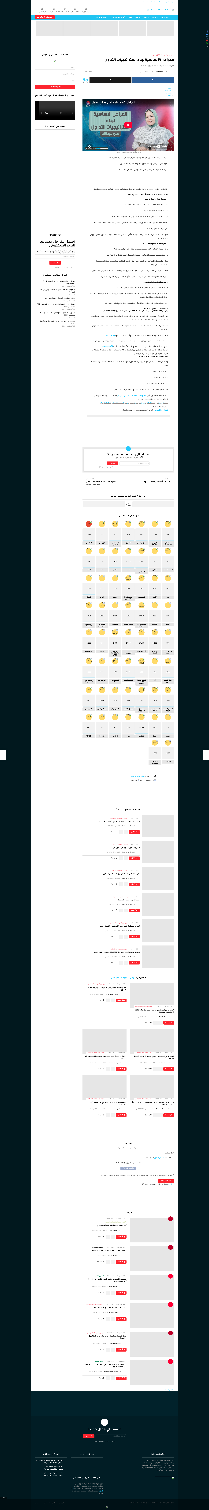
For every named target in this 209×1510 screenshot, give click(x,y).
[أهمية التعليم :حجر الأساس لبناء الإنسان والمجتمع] (132, 28)
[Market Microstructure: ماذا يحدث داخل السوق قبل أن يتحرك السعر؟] (152, 1087)
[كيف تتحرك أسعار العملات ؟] (158, 904)
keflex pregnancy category (55, 1467)
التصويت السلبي (104, 504)
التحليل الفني (99, 1276)
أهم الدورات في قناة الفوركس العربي (112, 1225)
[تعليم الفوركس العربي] (49, 28)
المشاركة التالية (169, 1390)
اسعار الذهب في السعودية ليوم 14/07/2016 (109, 1250)
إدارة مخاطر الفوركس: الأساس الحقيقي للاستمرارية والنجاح (107, 32)
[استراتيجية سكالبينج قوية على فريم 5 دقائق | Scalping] (152, 1344)
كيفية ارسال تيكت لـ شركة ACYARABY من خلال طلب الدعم (117, 952)
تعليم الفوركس (134, 17)
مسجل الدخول (159, 1158)
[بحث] (62, 17)
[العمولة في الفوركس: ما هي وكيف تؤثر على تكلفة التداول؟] (152, 1041)
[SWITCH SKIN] (66, 17)
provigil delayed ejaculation (55, 1473)
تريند (170, 1218)
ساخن (170, 1276)
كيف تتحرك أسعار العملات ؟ (128, 900)
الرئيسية (164, 17)
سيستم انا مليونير (44, 17)
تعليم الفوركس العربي (54, 33)
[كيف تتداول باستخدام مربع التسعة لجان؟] (152, 1315)
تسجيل (113, 463)
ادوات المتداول (169, 2)
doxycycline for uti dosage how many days (50, 1460)
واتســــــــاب (110, 336)
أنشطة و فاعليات (118, 17)
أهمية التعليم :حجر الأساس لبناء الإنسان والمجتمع (134, 32)
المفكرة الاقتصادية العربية (53, 1463)
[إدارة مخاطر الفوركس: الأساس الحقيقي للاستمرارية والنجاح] (104, 28)
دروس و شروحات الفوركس (118, 818)
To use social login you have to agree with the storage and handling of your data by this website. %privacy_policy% (136, 1175)
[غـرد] (110, 80)
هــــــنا (92, 341)
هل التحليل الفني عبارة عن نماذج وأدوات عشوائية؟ (119, 822)
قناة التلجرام (105, 403)
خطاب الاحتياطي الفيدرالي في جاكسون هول (59, 298)
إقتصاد (146, 17)
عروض (120, 396)
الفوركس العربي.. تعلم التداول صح (77, 33)
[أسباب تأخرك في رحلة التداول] (206, 755)
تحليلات (155, 17)
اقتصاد (134, 396)
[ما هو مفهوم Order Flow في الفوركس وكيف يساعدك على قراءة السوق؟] (152, 1372)
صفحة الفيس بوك (147, 403)
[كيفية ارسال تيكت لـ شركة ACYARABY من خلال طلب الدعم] (158, 956)
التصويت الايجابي (153, 504)
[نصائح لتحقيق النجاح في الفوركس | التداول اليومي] (158, 930)
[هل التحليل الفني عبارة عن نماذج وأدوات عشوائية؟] (158, 826)
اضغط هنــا (107, 346)
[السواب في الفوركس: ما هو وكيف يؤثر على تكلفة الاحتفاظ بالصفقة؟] (152, 995)
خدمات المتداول (102, 17)
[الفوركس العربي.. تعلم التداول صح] (76, 28)
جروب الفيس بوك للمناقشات (125, 403)
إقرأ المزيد (134, 832)
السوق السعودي (97, 1247)
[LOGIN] (58, 17)
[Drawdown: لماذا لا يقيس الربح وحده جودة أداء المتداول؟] (104, 1087)
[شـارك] (153, 80)
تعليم (127, 396)
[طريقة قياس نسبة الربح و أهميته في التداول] (158, 878)
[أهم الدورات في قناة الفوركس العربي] (152, 1230)
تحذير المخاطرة (147, 2)
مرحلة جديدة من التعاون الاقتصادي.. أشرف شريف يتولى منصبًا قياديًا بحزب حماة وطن (161, 31)
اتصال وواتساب (161, 410)
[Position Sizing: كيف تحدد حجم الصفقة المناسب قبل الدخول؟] (104, 1041)
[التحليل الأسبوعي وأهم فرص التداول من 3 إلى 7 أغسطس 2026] (152, 1287)
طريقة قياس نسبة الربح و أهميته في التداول (121, 874)
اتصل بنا (138, 2)
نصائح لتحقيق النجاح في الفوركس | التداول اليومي (119, 926)
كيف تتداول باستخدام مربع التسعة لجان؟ (110, 1308)
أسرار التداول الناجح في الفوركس (126, 848)
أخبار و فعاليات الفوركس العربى (115, 1222)
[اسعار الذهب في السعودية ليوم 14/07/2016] (152, 1258)
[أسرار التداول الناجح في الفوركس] (158, 852)
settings (171, 1184)
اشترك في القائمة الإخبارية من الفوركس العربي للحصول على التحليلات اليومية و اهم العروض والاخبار (56, 252)
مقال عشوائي (157, 2)
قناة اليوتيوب (162, 403)
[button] (128, 350)
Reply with (166, 1181)
